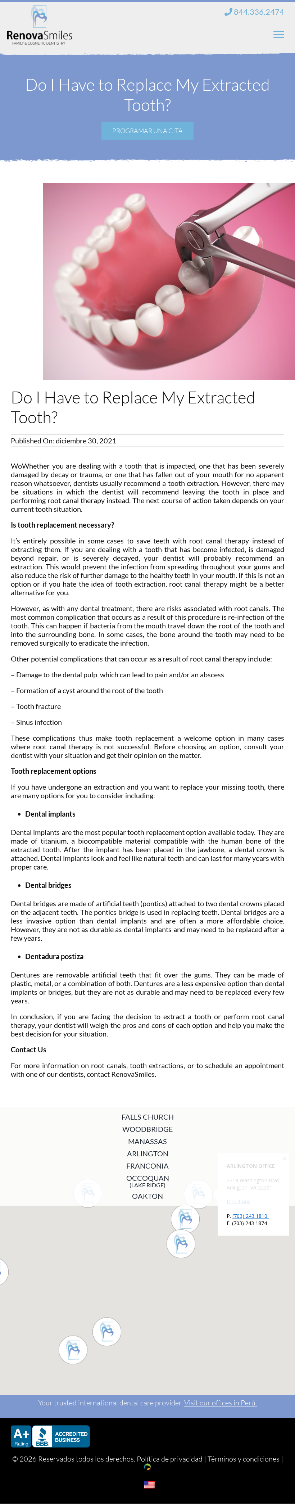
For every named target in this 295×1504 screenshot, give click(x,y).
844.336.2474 (258, 12)
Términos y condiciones (244, 1458)
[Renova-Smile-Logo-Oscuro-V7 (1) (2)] (39, 10)
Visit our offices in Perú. (220, 1402)
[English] (149, 1485)
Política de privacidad (170, 1458)
